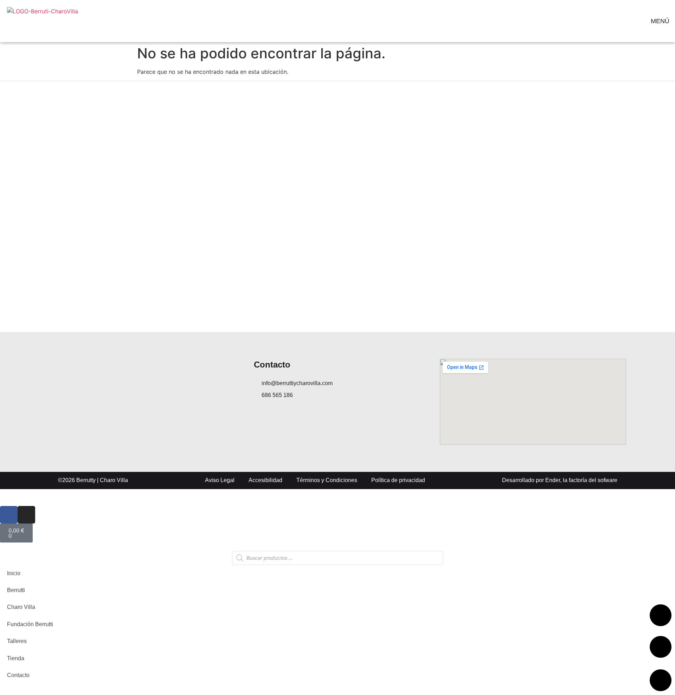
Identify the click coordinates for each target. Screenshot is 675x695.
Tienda (15, 658)
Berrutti (16, 590)
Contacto (18, 675)
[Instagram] (26, 515)
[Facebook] (9, 515)
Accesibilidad (265, 480)
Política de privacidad (398, 480)
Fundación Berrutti (30, 624)
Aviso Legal (219, 480)
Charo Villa (21, 607)
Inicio (13, 573)
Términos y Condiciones (326, 480)
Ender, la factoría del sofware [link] (581, 480)
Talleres (17, 641)
